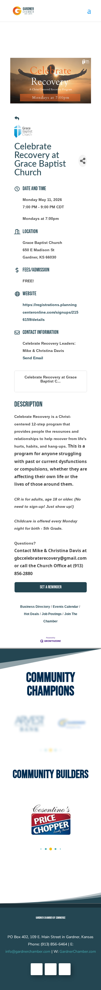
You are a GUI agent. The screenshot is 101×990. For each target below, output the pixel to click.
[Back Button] (17, 118)
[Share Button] (82, 161)
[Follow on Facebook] (37, 969)
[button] (46, 750)
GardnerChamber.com (78, 951)
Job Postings (52, 614)
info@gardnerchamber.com (27, 951)
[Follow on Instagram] (65, 969)
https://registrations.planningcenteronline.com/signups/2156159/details (50, 312)
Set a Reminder (50, 587)
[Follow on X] (51, 969)
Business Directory (35, 607)
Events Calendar (65, 607)
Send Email (33, 358)
